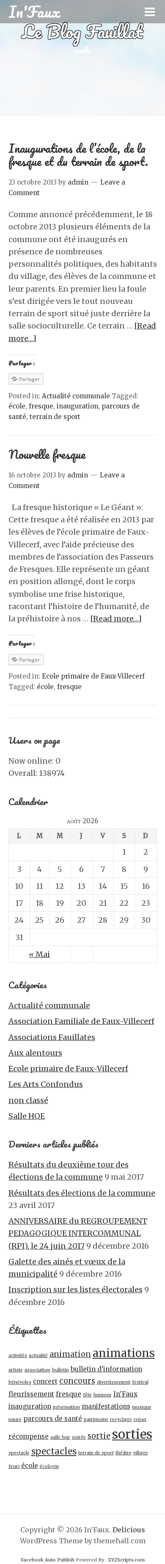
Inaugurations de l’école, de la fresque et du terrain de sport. (78, 154)
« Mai (39, 954)
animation (70, 1354)
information (66, 1407)
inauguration (77, 406)
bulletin (60, 1370)
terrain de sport (55, 417)
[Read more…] (116, 618)
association (37, 1370)
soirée (79, 1437)
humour (103, 1395)
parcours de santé (52, 1419)
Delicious (129, 1529)
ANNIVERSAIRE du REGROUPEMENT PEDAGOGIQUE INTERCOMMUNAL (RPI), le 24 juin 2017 (77, 1233)
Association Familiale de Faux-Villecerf (81, 1021)
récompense (28, 1436)
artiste (15, 1370)
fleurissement (31, 1394)
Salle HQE (26, 1116)
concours (77, 1381)
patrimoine (96, 1419)
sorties (132, 1434)
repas (140, 1419)
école (16, 406)
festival (140, 1382)
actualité (38, 1355)
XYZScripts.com (126, 1560)
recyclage (121, 1419)
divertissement (113, 1382)
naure (15, 1419)
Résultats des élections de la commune (81, 1193)
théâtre (124, 1453)
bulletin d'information (106, 1369)
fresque (41, 406)
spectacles (54, 1451)
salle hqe (60, 1437)
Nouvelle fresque (46, 454)
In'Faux (125, 1394)
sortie (99, 1436)
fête (87, 1395)
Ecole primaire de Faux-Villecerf (93, 676)
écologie (49, 1466)
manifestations (106, 1406)
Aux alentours (35, 1053)
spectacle (19, 1453)
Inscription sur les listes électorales (75, 1289)
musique (141, 1407)
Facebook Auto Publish (47, 1560)
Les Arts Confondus (45, 1084)
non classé (28, 1100)
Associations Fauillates (51, 1037)
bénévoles (19, 1382)
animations (124, 1353)
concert (45, 1381)
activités (17, 1355)
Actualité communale (76, 396)
